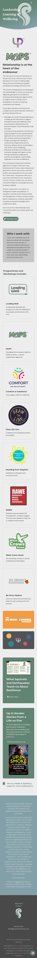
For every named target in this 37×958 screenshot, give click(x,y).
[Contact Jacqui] (32, 955)
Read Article (13, 697)
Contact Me (12, 219)
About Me (18, 903)
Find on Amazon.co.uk (17, 742)
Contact (18, 906)
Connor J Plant (22, 953)
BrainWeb (17, 946)
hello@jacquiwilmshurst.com (18, 929)
